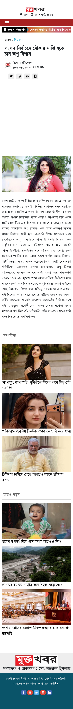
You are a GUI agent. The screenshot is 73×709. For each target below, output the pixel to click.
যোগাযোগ (43, 684)
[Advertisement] (36, 117)
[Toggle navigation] (7, 22)
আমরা (33, 684)
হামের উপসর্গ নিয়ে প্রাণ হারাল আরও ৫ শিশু (31, 541)
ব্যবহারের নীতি (35, 679)
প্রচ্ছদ (8, 40)
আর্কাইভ (54, 684)
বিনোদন (18, 40)
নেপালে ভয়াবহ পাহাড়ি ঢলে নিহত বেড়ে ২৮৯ (32, 584)
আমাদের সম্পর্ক (21, 684)
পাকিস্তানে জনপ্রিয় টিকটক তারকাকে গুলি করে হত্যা (36, 431)
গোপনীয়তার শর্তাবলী (16, 679)
